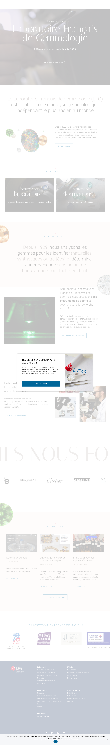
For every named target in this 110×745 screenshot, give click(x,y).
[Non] (107, 739)
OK (56, 742)
